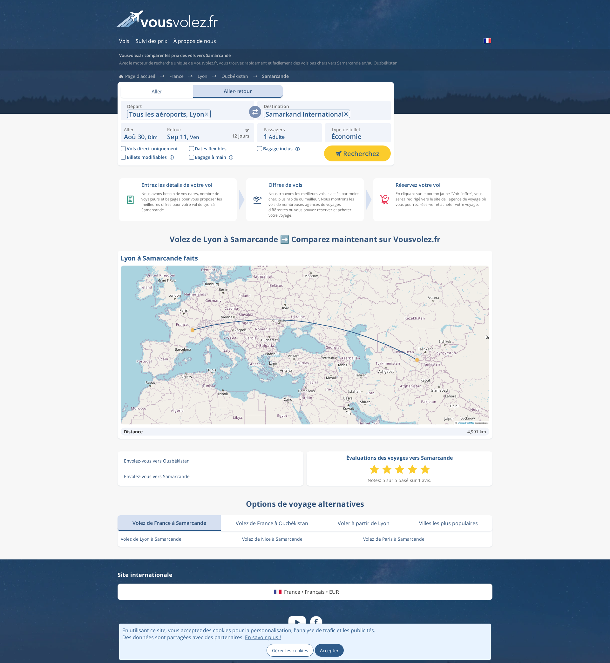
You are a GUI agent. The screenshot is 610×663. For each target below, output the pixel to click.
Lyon (202, 76)
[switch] (255, 112)
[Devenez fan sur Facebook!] (316, 622)
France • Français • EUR (311, 591)
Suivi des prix (151, 40)
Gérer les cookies (290, 650)
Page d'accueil (140, 76)
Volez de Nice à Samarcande (272, 539)
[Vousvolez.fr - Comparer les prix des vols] (167, 21)
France (176, 76)
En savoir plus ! (263, 637)
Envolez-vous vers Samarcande (157, 476)
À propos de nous (194, 40)
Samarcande (275, 76)
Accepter (329, 650)
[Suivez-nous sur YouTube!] (297, 622)
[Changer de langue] (487, 40)
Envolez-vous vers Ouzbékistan (157, 461)
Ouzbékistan (234, 76)
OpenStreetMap (466, 422)
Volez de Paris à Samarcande (393, 539)
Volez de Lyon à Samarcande (151, 539)
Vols (124, 40)
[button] (183, 132)
